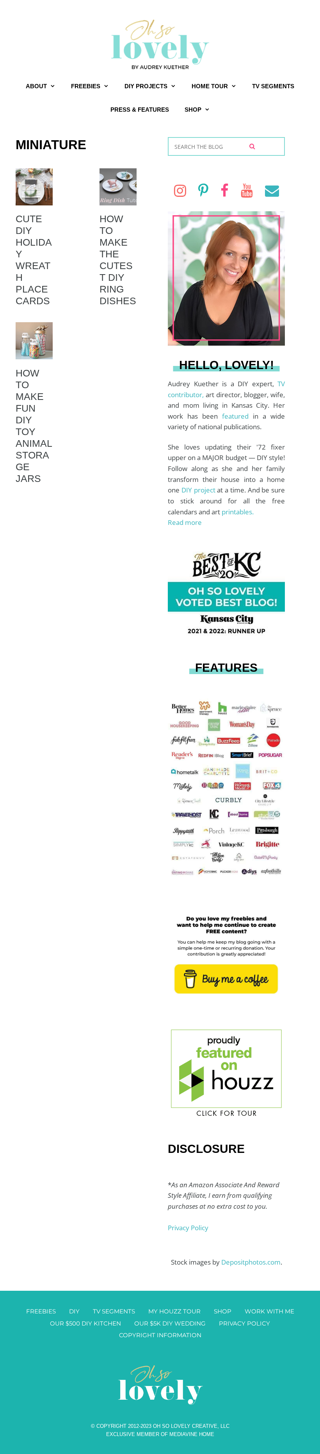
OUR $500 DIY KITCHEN (85, 1323)
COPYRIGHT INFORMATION (160, 1335)
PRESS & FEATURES (139, 109)
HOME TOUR (210, 86)
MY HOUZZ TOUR (174, 1311)
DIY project (199, 489)
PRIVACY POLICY (244, 1323)
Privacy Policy (188, 1227)
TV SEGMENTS (273, 86)
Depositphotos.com (251, 1262)
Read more (185, 522)
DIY (74, 1311)
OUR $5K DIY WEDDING (170, 1323)
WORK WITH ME (269, 1311)
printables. (238, 511)
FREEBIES (85, 86)
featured (237, 416)
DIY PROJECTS (145, 86)
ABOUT (36, 86)
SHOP (193, 109)
